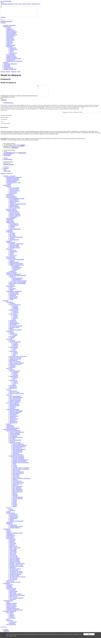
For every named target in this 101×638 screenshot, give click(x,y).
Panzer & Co (13, 53)
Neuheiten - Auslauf (9, 25)
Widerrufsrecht (22, 152)
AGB (5, 169)
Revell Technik (11, 54)
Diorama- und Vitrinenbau (14, 58)
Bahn (6, 62)
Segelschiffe (10, 37)
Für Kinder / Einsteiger (10, 69)
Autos (9, 28)
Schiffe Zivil (10, 38)
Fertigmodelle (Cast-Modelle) (14, 61)
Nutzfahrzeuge (11, 30)
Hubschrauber (11, 36)
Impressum (6, 168)
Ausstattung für (11, 55)
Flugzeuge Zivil (11, 33)
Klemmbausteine (11, 59)
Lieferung (6, 629)
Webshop (3, 173)
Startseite (3, 71)
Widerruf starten (7, 171)
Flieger (11, 51)
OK (89, 634)
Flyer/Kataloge (7, 155)
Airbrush (7, 66)
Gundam (9, 44)
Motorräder (10, 29)
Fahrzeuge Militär (12, 32)
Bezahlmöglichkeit (8, 159)
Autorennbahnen (8, 67)
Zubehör (7, 65)
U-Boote (9, 41)
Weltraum (10, 42)
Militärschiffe (10, 40)
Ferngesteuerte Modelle (10, 63)
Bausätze (7, 26)
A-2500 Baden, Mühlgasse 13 (17, 3)
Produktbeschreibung (8, 102)
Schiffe (11, 50)
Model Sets (10, 46)
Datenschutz (6, 630)
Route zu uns (37, 3)
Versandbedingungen (9, 152)
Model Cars (12, 47)
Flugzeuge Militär (12, 34)
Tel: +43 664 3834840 (6, 1)
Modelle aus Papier (12, 57)
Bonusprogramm (7, 154)
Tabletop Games (11, 45)
